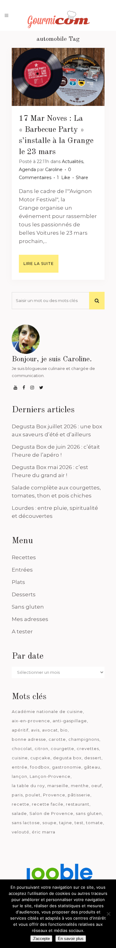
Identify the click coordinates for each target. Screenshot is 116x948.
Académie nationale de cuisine (47, 711)
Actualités (72, 161)
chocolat (22, 748)
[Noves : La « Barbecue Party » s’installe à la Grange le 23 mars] (58, 77)
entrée (20, 767)
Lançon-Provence (50, 776)
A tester (22, 631)
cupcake (40, 757)
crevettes (88, 748)
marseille (57, 785)
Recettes (24, 557)
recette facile (47, 804)
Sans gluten (28, 607)
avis (35, 730)
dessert (92, 757)
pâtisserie (79, 794)
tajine (65, 822)
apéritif (20, 730)
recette (20, 804)
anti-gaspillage (70, 720)
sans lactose (26, 822)
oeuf (96, 785)
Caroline (53, 169)
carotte (57, 739)
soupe (49, 822)
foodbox (39, 767)
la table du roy (28, 785)
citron (41, 748)
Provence (54, 794)
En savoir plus (71, 938)
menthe (80, 785)
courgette (62, 748)
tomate (94, 822)
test (79, 822)
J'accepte (41, 938)
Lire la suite (39, 263)
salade (19, 813)
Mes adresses (30, 619)
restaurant (77, 804)
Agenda (27, 169)
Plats (18, 582)
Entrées (22, 570)
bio (64, 730)
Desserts (24, 594)
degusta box (67, 757)
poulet (33, 794)
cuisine (20, 757)
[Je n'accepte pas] (108, 914)
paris (17, 794)
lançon (19, 776)
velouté (20, 831)
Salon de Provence (51, 813)
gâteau (92, 767)
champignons (83, 739)
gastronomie (66, 767)
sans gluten (89, 813)
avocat (50, 730)
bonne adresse (29, 739)
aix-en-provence (31, 720)
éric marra (43, 831)
